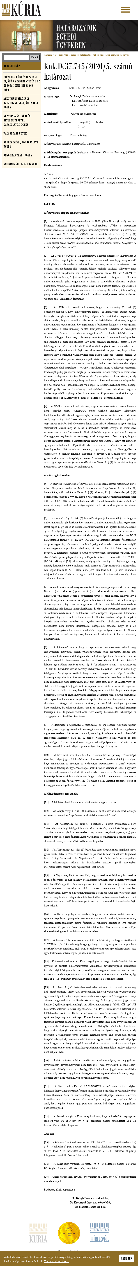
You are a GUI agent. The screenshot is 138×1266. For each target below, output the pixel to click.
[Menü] (125, 9)
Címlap (48, 54)
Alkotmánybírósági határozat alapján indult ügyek (21, 103)
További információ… (56, 1261)
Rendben (127, 1258)
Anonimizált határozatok (21, 164)
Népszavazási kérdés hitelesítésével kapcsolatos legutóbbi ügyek (92, 54)
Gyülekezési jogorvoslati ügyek (21, 144)
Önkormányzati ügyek (18, 155)
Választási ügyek (15, 133)
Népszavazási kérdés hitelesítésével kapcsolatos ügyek (17, 120)
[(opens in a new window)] (69, 1234)
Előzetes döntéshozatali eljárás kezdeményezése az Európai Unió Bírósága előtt (22, 83)
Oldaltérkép (12, 66)
